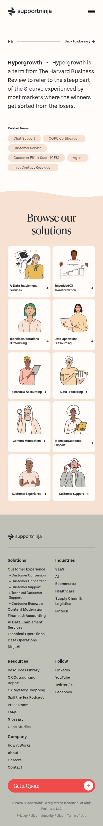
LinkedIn (62, 670)
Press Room (18, 705)
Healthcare (64, 591)
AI (57, 576)
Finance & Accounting (27, 616)
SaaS (59, 569)
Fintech (61, 611)
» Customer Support (25, 587)
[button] (89, 11)
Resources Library (24, 670)
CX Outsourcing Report (22, 680)
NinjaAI (14, 647)
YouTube (62, 677)
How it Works (19, 745)
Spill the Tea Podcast (26, 697)
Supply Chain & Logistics (68, 601)
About (13, 753)
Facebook (63, 692)
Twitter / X (64, 685)
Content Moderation (26, 609)
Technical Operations (26, 634)
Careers (15, 760)
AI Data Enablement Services (25, 625)
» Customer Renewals (26, 603)
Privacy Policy (27, 816)
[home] (31, 11)
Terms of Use (76, 816)
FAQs (12, 712)
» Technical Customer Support (25, 595)
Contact (15, 767)
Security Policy (52, 816)
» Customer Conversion (27, 575)
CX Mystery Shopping (26, 690)
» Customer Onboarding (27, 581)
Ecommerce (65, 584)
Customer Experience (26, 569)
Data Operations (22, 640)
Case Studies (19, 727)
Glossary (16, 719)
